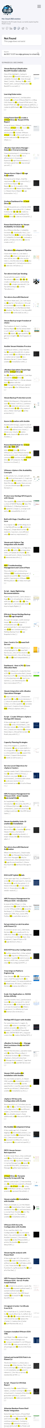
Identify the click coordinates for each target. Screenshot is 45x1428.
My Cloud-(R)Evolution (11, 19)
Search (6, 52)
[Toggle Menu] (39, 6)
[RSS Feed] (26, 29)
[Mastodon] (15, 29)
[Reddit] (22, 29)
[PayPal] (18, 29)
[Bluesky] (3, 29)
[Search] (38, 53)
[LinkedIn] (11, 29)
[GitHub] (7, 29)
